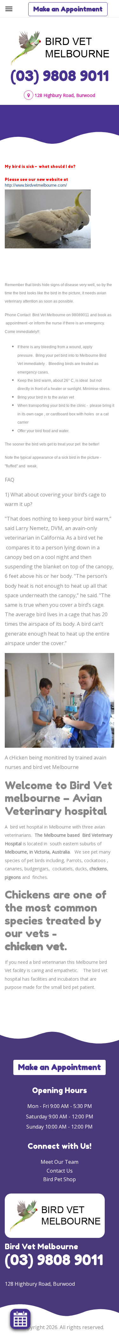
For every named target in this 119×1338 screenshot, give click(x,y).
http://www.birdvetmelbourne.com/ (36, 185)
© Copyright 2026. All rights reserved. (59, 1327)
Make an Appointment (67, 9)
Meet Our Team (59, 1161)
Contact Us (60, 1170)
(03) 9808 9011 (59, 75)
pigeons (13, 877)
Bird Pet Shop (59, 1179)
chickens (98, 869)
